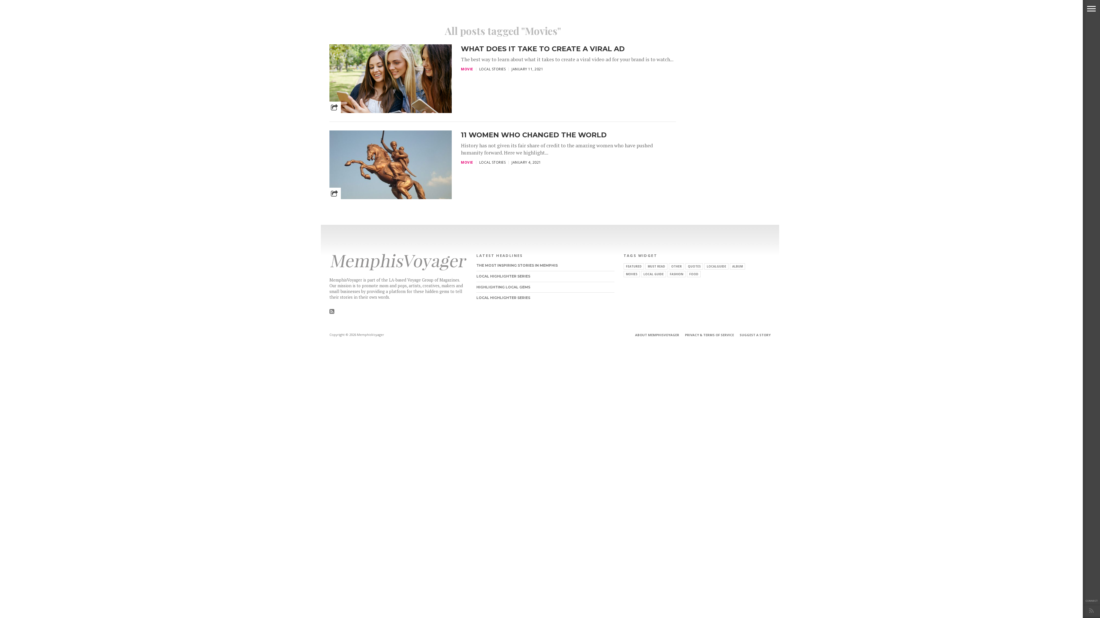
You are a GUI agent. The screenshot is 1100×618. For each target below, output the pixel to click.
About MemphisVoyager (657, 335)
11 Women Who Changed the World (534, 135)
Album (737, 266)
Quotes (694, 266)
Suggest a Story (755, 335)
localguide (716, 266)
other (676, 266)
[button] (1091, 8)
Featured (634, 266)
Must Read (656, 266)
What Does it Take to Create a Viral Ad (543, 49)
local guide (653, 274)
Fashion (676, 274)
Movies (631, 274)
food (693, 274)
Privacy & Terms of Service (709, 335)
